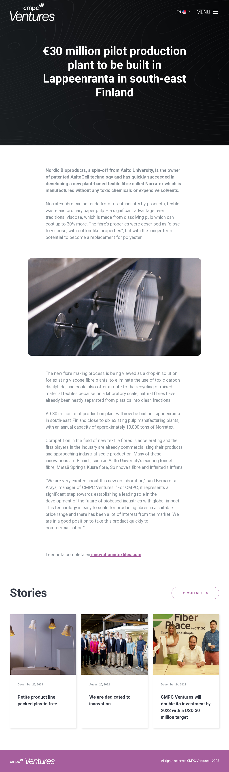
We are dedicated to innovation (110, 700)
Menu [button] (203, 12)
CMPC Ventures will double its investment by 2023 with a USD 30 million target (186, 707)
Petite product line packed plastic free (37, 700)
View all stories (195, 593)
